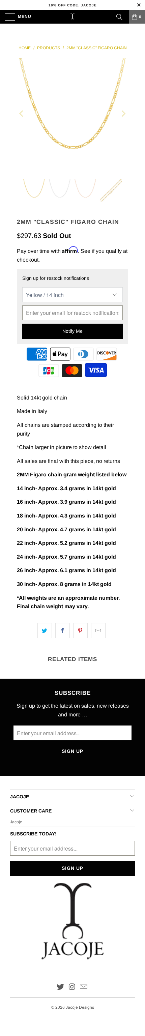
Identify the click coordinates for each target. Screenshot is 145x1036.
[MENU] (6, 17)
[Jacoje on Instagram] (72, 987)
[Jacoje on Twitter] (60, 987)
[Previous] (22, 113)
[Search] (119, 17)
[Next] (123, 113)
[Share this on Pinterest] (80, 631)
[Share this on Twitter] (44, 631)
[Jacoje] (72, 17)
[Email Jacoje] (84, 987)
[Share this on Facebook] (62, 631)
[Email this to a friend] (98, 631)
